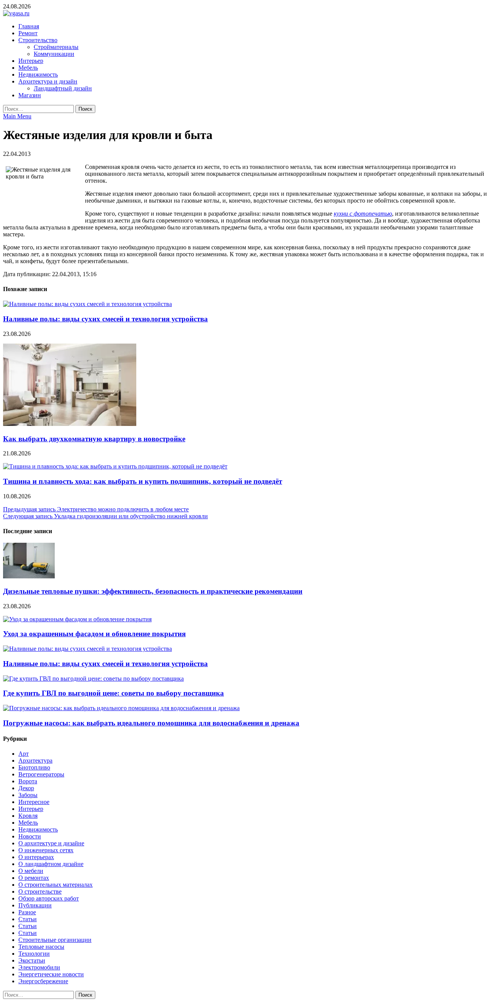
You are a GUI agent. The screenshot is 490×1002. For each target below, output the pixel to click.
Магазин (29, 95)
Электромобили (39, 967)
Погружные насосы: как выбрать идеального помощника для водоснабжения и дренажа (151, 723)
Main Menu (17, 116)
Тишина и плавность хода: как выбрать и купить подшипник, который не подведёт (142, 481)
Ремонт (28, 33)
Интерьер (30, 60)
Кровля (28, 815)
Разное (27, 912)
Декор (26, 788)
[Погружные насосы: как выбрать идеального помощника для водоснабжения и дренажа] (121, 708)
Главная (28, 26)
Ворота (27, 781)
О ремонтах (33, 877)
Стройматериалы (56, 47)
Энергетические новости (51, 974)
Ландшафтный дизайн (63, 88)
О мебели (30, 871)
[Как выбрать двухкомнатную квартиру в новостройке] (69, 424)
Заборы (28, 795)
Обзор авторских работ (48, 898)
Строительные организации (54, 940)
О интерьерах (36, 857)
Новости (29, 836)
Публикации (35, 905)
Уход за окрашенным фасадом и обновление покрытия (94, 634)
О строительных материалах (55, 884)
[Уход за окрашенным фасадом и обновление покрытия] (77, 619)
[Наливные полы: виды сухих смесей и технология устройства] (87, 304)
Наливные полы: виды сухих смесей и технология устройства (105, 319)
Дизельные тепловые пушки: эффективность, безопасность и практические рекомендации (152, 591)
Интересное (33, 802)
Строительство (37, 40)
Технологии (34, 953)
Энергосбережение (43, 981)
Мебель (28, 67)
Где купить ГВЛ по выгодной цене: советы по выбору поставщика (113, 693)
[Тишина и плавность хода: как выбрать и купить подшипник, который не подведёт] (115, 466)
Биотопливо (34, 767)
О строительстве (40, 891)
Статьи (27, 919)
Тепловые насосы (41, 946)
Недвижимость (38, 74)
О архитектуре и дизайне (51, 843)
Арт (23, 753)
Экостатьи (31, 960)
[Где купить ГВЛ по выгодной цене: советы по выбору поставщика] (93, 678)
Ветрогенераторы (41, 774)
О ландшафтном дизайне (50, 864)
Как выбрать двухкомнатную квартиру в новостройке (94, 439)
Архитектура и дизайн (47, 81)
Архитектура (35, 760)
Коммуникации (54, 54)
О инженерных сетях (46, 850)
